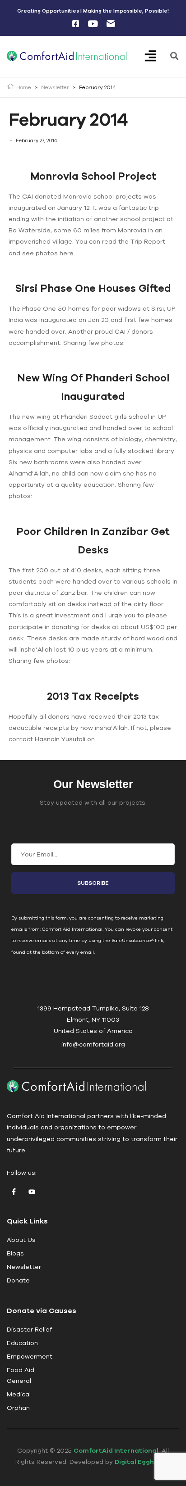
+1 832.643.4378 (93, 992)
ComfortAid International (116, 1450)
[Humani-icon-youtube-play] (93, 24)
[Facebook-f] (13, 1191)
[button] (156, 56)
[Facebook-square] (75, 24)
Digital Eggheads (143, 1461)
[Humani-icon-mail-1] (110, 24)
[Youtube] (31, 1191)
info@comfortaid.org (93, 1044)
